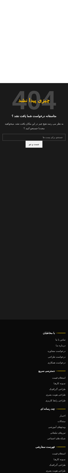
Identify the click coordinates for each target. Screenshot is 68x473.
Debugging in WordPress (16, 27)
